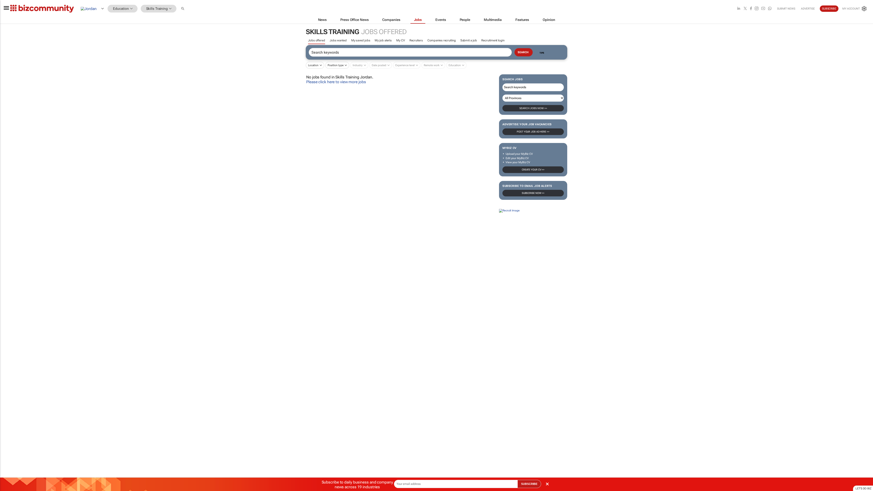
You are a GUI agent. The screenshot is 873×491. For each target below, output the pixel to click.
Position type (336, 65)
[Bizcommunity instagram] (756, 9)
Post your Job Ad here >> (533, 131)
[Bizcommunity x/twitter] (745, 9)
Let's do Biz (863, 488)
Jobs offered (316, 40)
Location (313, 65)
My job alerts (383, 40)
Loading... (8, 252)
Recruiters (416, 40)
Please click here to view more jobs (336, 82)
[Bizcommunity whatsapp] (770, 9)
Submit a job (468, 40)
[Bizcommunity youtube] (763, 9)
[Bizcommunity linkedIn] (738, 9)
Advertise (808, 8)
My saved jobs (360, 40)
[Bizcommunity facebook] (751, 9)
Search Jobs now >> (533, 108)
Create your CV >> (533, 169)
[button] (183, 8)
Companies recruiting (441, 40)
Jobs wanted (338, 40)
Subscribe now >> (533, 193)
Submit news (786, 8)
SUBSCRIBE (529, 484)
